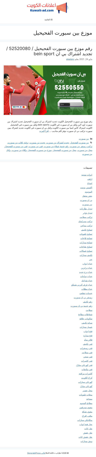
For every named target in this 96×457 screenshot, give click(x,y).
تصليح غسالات (86, 251)
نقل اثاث (88, 428)
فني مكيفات (87, 369)
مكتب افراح (87, 416)
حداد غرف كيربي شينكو (81, 285)
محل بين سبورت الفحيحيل (64, 150)
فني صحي (87, 356)
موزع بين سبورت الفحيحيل (40, 150)
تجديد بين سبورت (37, 142)
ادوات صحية (87, 175)
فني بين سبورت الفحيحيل (16, 146)
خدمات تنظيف (86, 293)
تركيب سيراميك (85, 221)
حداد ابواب (87, 263)
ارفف (89, 179)
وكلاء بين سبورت (19, 150)
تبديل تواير (87, 213)
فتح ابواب (88, 331)
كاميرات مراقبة (85, 373)
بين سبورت (84, 139)
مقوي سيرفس (85, 407)
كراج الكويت (86, 378)
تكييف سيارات (86, 255)
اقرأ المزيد (44, 131)
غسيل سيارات (86, 327)
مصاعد (89, 399)
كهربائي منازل (86, 386)
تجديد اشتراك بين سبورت (57, 142)
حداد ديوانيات (86, 276)
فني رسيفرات (86, 348)
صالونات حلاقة (86, 318)
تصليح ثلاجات (86, 238)
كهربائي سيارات (85, 382)
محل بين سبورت (85, 150)
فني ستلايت (87, 352)
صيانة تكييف (87, 323)
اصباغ (89, 183)
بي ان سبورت (86, 200)
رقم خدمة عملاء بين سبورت (56, 146)
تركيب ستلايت (86, 217)
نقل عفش (87, 433)
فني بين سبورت (36, 146)
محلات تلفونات (85, 395)
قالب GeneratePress (36, 453)
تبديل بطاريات (86, 208)
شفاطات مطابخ (85, 314)
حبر (90, 259)
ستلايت (89, 310)
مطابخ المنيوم (86, 403)
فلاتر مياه (88, 340)
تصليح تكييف (86, 230)
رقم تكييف (87, 302)
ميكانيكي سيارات (84, 420)
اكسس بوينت (86, 187)
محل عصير (87, 390)
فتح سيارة (88, 335)
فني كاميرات (86, 361)
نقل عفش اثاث (85, 437)
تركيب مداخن (86, 225)
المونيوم (88, 192)
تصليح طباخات (85, 247)
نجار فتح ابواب (85, 424)
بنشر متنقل (87, 196)
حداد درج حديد (85, 272)
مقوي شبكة (87, 411)
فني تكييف (87, 344)
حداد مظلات (86, 289)
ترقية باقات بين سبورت (18, 142)
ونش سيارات (86, 441)
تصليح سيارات (86, 242)
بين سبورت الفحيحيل (79, 142)
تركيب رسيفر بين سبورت (81, 146)
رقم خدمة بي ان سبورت (81, 306)
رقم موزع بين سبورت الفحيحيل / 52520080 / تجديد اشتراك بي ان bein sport (49, 51)
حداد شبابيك (87, 280)
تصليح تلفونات (86, 234)
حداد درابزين (86, 268)
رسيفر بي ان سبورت (83, 297)
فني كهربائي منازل (84, 365)
